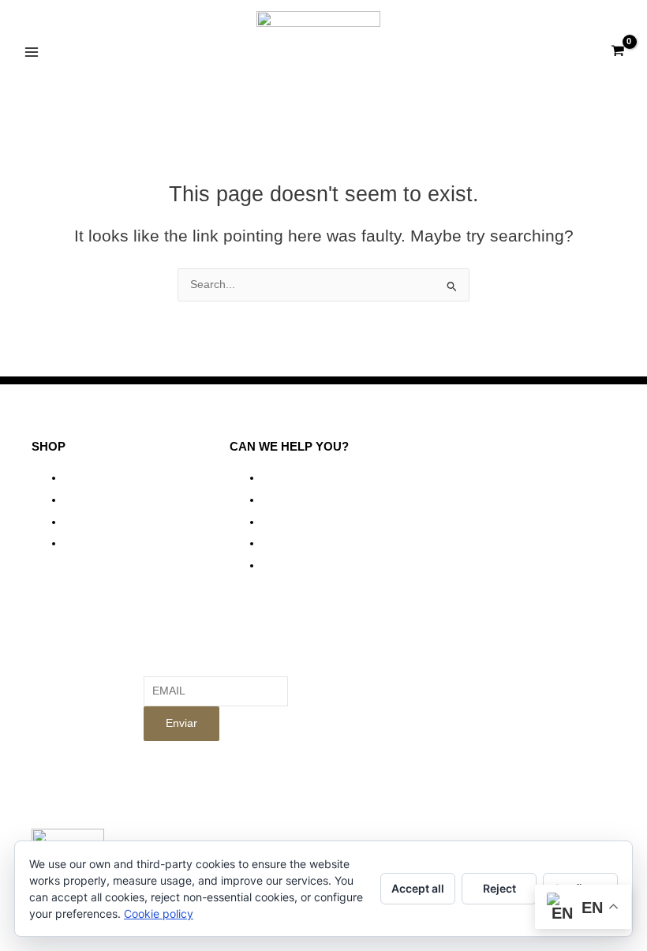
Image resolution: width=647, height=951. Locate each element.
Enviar (181, 723)
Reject (499, 888)
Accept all (417, 888)
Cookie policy (158, 913)
